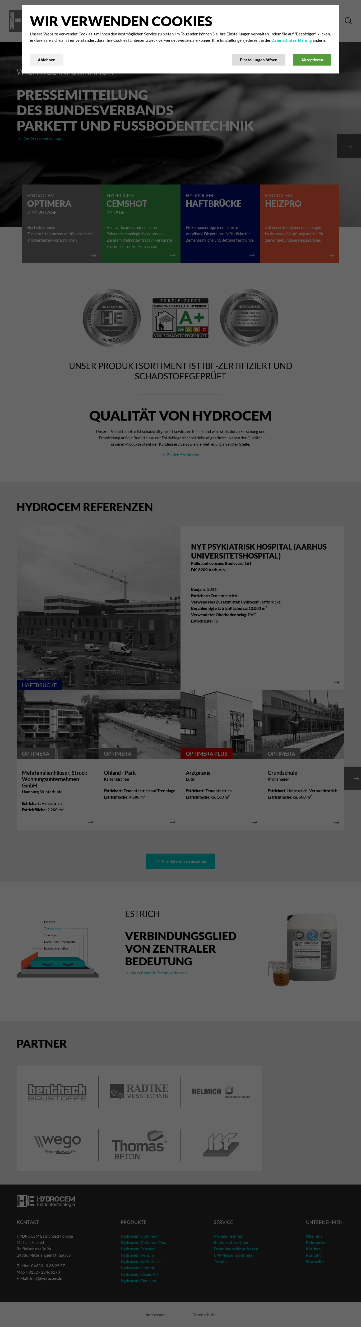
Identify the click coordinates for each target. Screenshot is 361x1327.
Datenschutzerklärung (292, 40)
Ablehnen (46, 59)
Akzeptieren (312, 59)
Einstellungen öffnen (258, 59)
